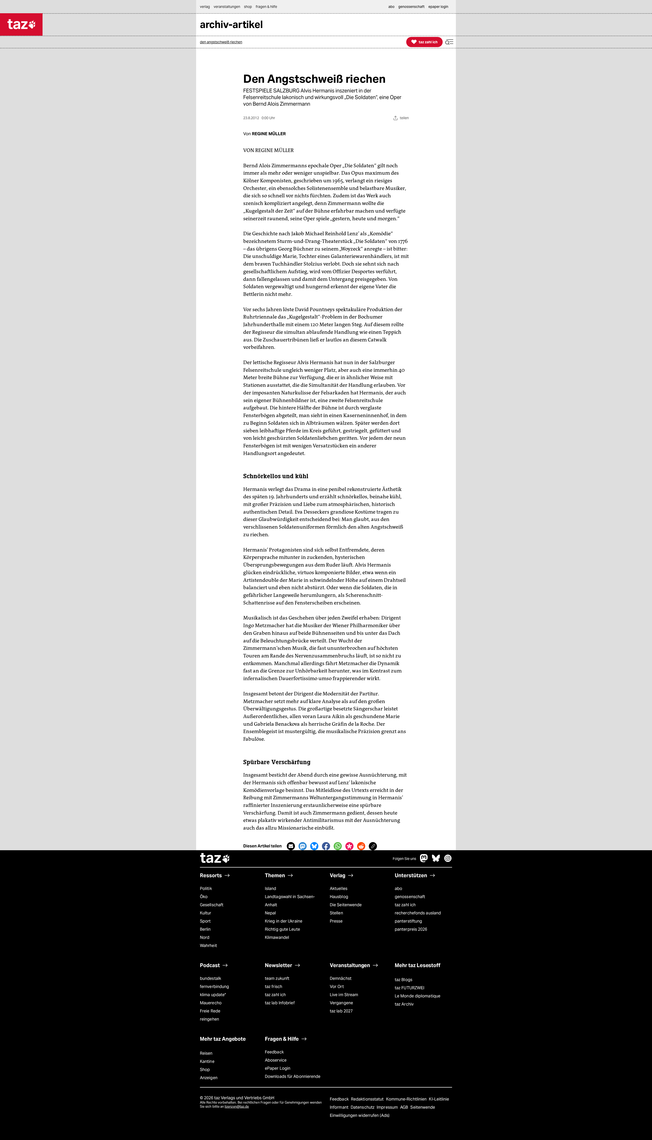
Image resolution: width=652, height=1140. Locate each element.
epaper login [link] (438, 6)
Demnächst (340, 978)
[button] (449, 42)
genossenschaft (410, 896)
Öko (204, 896)
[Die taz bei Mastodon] (424, 861)
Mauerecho (211, 1003)
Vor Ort (337, 986)
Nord (204, 937)
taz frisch (273, 986)
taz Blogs (403, 979)
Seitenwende (422, 1107)
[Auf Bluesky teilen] (314, 846)
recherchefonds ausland (418, 913)
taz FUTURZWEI (409, 988)
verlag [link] (205, 6)
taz (215, 859)
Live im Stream (344, 994)
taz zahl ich (405, 905)
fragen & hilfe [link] (266, 6)
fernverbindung (214, 986)
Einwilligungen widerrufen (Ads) (359, 1115)
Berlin (205, 929)
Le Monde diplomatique (417, 996)
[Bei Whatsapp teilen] (338, 846)
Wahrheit (208, 945)
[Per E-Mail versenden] (291, 846)
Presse (336, 921)
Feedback (274, 1052)
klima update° (213, 994)
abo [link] (391, 6)
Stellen (336, 913)
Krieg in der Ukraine (283, 921)
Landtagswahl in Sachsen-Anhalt (290, 901)
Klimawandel (277, 937)
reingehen (209, 1019)
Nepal (270, 913)
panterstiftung (408, 921)
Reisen (206, 1053)
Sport (205, 921)
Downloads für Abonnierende (293, 1076)
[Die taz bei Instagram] (448, 861)
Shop (205, 1069)
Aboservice (276, 1060)
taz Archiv (404, 1004)
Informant (339, 1107)
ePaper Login (277, 1068)
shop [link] (248, 6)
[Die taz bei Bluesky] (436, 861)
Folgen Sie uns (404, 858)
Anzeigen (209, 1077)
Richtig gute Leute (282, 929)
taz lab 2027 (341, 1011)
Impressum (388, 1107)
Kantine (207, 1061)
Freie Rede (210, 1011)
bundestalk (210, 978)
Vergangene (341, 1003)
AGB (404, 1107)
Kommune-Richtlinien (407, 1099)
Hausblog (339, 896)
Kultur (205, 913)
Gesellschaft (211, 905)
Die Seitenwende (346, 905)
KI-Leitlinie (439, 1099)
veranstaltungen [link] (227, 6)
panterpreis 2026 (411, 929)
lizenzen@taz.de (237, 1106)
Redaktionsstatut (368, 1099)
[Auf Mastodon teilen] (302, 846)
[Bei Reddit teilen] (361, 846)
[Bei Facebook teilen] (326, 846)
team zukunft (277, 978)
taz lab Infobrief (280, 1003)
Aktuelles (338, 888)
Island (270, 888)
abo (398, 888)
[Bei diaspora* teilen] (349, 846)
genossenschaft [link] (411, 6)
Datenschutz (363, 1107)
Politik (206, 888)
